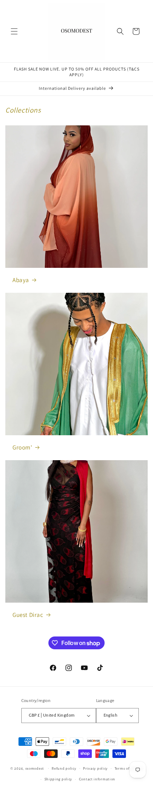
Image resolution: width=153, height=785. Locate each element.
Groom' (22, 447)
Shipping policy (58, 779)
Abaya (20, 280)
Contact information (97, 779)
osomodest (34, 768)
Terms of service (129, 768)
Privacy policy (95, 768)
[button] (14, 31)
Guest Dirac (27, 615)
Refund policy (64, 768)
